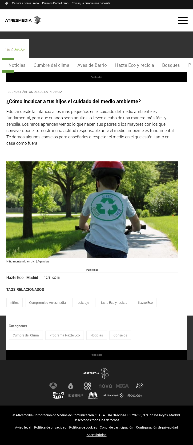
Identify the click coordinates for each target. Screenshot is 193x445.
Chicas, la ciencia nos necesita (91, 3)
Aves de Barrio (92, 65)
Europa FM (75, 395)
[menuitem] (16, 65)
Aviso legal (23, 427)
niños (14, 302)
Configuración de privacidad (157, 427)
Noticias (16, 65)
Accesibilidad (97, 435)
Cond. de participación (116, 427)
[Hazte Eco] (14, 49)
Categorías (18, 325)
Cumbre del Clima (26, 335)
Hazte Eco (145, 302)
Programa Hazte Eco (64, 335)
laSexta (71, 386)
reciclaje (82, 302)
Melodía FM (93, 395)
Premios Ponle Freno (55, 3)
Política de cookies (83, 427)
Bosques (171, 65)
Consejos (120, 335)
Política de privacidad (50, 427)
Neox (88, 386)
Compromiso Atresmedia (47, 302)
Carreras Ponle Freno (25, 3)
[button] (179, 20)
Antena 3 (53, 386)
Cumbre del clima (51, 65)
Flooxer (135, 395)
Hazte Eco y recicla (134, 65)
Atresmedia (96, 373)
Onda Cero (58, 395)
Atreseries (140, 386)
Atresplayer (114, 395)
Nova (105, 386)
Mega (122, 386)
